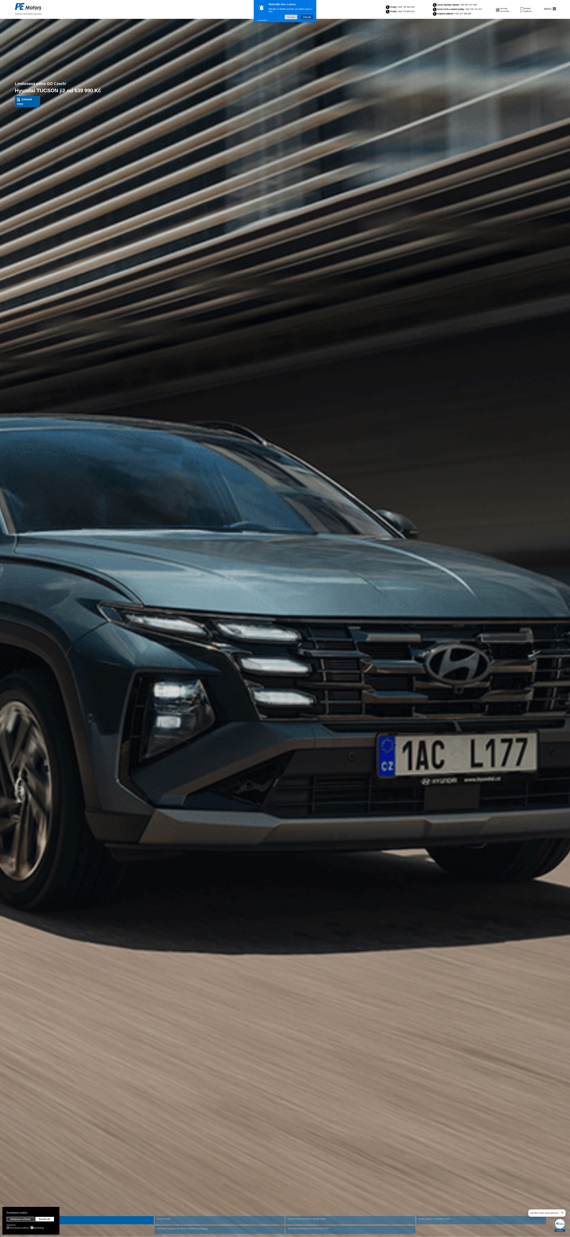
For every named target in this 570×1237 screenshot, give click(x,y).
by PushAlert (262, 20)
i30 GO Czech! (163, 1218)
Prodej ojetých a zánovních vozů (434, 1218)
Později (290, 17)
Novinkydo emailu (504, 9)
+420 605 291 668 (457, 4)
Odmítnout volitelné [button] (20, 1219)
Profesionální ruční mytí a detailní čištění (307, 1218)
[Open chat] (560, 1225)
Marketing (38, 1228)
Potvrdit (307, 17)
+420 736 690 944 (402, 6)
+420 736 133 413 (459, 9)
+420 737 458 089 (454, 13)
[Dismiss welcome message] (562, 1213)
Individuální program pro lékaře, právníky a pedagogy (182, 1228)
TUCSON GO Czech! (35, 1218)
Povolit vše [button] (44, 1219)
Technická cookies (19, 1228)
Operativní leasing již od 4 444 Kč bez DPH (308, 1228)
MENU (548, 9)
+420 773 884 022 (402, 11)
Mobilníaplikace (528, 9)
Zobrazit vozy (24, 101)
